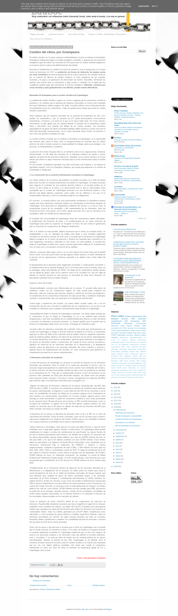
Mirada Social (119, 156)
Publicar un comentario (41, 581)
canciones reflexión (133, 335)
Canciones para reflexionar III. (124, 229)
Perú (114, 316)
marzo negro (141, 372)
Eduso (144, 330)
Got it (155, 6)
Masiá (135, 316)
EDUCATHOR (119, 195)
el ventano (118, 187)
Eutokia (131, 351)
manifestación (116, 321)
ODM (138, 361)
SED (144, 363)
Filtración (143, 351)
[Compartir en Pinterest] (61, 565)
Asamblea (142, 328)
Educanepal (132, 349)
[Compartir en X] (56, 565)
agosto (118, 440)
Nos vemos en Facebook (41, 39)
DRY (144, 321)
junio (118, 446)
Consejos (143, 344)
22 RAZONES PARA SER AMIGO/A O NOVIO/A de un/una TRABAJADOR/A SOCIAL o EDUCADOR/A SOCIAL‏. (127, 261)
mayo (118, 449)
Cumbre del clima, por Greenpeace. (128, 419)
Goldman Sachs (123, 354)
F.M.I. (137, 351)
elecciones (128, 323)
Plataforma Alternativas (119, 363)
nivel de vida (115, 375)
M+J (129, 358)
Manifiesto (135, 358)
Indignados (127, 356)
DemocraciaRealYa (123, 330)
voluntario (114, 337)
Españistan (124, 351)
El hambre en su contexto (125, 423)
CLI (138, 342)
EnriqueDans (142, 349)
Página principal (37, 34)
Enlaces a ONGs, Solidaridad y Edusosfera (107, 34)
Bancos (133, 342)
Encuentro (114, 333)
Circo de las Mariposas (119, 344)
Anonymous (135, 321)
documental (115, 323)
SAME (144, 326)
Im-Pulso (117, 138)
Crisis (127, 316)
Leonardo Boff (123, 358)
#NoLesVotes (124, 337)
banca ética (133, 370)
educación (142, 319)
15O (120, 328)
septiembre (120, 436)
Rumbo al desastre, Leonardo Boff (128, 416)
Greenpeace (134, 354)
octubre (119, 433)
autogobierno (124, 370)
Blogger (109, 609)
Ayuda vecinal (125, 342)
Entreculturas (115, 351)
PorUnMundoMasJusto (135, 363)
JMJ (140, 356)
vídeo (121, 316)
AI (118, 340)
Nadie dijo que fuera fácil (124, 413)
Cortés (113, 330)
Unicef (120, 365)
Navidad (137, 326)
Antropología (115, 342)
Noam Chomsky (129, 361)
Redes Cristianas (121, 111)
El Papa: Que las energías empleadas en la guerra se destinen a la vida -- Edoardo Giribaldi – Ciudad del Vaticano (128, 115)
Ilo (131, 316)
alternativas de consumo (137, 368)
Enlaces (129, 326)
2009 (116, 407)
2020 (116, 391)
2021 (116, 387)
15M (144, 316)
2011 (116, 401)
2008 (116, 466)
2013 (116, 394)
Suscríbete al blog (76, 34)
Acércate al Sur (133, 328)
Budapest (114, 319)
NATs (121, 361)
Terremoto (114, 365)
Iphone (135, 356)
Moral (140, 316)
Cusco (128, 347)
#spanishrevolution (136, 337)
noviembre (120, 430)
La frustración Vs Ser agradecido (132, 276)
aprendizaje (115, 370)
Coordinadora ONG (118, 347)
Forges (113, 354)
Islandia (129, 333)
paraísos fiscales (125, 375)
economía (114, 328)
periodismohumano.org (138, 375)
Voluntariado (121, 335)
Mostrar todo (142, 218)
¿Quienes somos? (56, 34)
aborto (125, 368)
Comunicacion (134, 344)
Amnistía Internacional (138, 340)
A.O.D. (113, 340)
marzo (118, 456)
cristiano (143, 335)
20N (126, 321)
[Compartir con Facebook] (59, 565)
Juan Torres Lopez (139, 333)
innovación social (130, 372)
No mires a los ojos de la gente (126, 166)
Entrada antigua (99, 585)
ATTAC (124, 328)
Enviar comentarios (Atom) (50, 589)
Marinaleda (142, 358)
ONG (133, 319)
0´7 (145, 337)
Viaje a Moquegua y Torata (135, 292)
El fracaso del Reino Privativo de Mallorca (128, 140)
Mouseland (114, 361)
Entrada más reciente (38, 585)
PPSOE (113, 335)
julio (117, 443)
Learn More (143, 6)
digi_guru (85, 609)
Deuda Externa (135, 330)
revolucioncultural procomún (129, 377)
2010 (116, 404)
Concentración (141, 323)
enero (118, 462)
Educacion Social (117, 326)
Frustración (123, 333)
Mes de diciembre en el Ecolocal (127, 426)
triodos (141, 377)
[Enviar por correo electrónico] (51, 565)
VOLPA (119, 368)
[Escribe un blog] (53, 565)
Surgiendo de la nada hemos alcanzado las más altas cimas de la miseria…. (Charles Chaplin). (128, 244)
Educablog (123, 349)
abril (117, 453)
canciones (120, 372)
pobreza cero (115, 377)
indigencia (118, 176)
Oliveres (143, 361)
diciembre (120, 410)
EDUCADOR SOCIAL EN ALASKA (127, 146)
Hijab (141, 354)
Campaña (143, 342)
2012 (116, 397)
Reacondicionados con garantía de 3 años (128, 189)
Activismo (125, 340)
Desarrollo (135, 347)
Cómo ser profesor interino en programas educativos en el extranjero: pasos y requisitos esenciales (128, 129)
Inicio (69, 585)
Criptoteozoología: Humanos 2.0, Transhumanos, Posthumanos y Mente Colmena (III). (127, 199)
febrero (119, 459)
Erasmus (125, 319)
